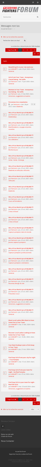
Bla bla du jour (13, 150)
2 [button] (23, 50)
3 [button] (27, 50)
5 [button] (34, 50)
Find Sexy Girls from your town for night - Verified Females (20, 371)
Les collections (13, 139)
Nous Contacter (7, 441)
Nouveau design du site (16, 283)
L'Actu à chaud (13, 211)
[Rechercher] (37, 17)
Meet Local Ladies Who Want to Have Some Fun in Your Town (21, 321)
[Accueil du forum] (20, 10)
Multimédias (13, 117)
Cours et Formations (15, 201)
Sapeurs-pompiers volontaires (19, 263)
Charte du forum (6, 436)
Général (11, 71)
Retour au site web (7, 434)
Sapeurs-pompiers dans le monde (20, 232)
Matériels (20, 106)
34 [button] (34, 54)
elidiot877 (14, 69)
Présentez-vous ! (14, 294)
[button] (38, 54)
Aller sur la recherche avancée (13, 37)
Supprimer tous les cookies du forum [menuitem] (20, 454)
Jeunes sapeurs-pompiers (17, 242)
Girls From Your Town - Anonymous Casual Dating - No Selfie (21, 78)
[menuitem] (37, 2)
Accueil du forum (6, 29)
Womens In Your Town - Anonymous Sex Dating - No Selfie (21, 91)
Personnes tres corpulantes (18, 102)
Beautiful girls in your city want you (21, 67)
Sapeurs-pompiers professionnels (20, 253)
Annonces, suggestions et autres (19, 96)
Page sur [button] (12, 50)
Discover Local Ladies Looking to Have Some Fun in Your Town (22, 334)
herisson (14, 81)
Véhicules (12, 181)
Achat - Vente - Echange (16, 160)
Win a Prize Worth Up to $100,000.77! (21, 113)
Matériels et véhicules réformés (19, 170)
